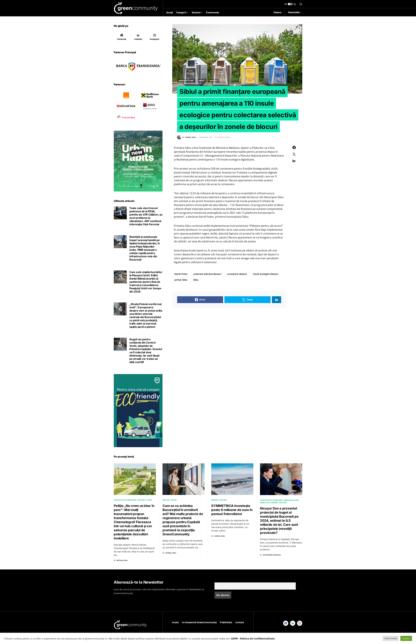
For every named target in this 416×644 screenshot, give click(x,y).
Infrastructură (186, 80)
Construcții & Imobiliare (125, 500)
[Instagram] (299, 623)
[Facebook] (285, 623)
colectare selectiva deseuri (207, 273)
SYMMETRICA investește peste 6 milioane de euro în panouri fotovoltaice (231, 510)
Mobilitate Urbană (269, 502)
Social (149, 500)
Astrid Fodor (181, 273)
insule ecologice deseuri (265, 273)
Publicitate (226, 622)
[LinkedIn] (292, 623)
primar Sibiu (180, 279)
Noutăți (213, 80)
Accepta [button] (406, 638)
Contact (239, 622)
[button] (290, 4)
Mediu (201, 80)
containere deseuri (237, 273)
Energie (214, 500)
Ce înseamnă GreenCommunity (199, 622)
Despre (277, 12)
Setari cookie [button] (390, 638)
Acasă (175, 622)
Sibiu (195, 279)
